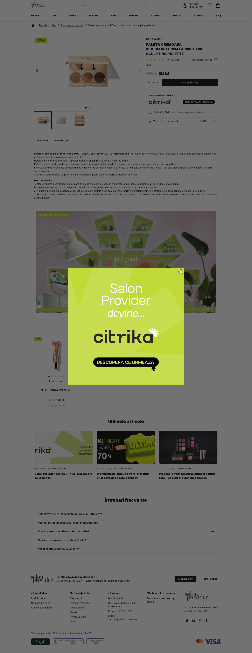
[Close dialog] (180, 271)
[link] (126, 326)
